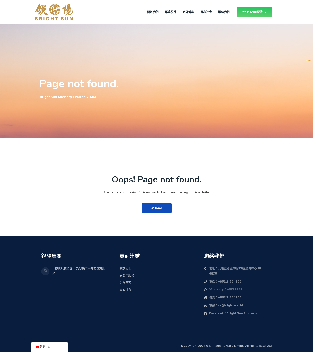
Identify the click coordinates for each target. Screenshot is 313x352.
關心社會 (206, 12)
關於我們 (153, 12)
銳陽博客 (188, 12)
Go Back (156, 208)
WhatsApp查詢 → (254, 12)
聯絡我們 (224, 12)
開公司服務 (127, 275)
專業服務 (170, 12)
